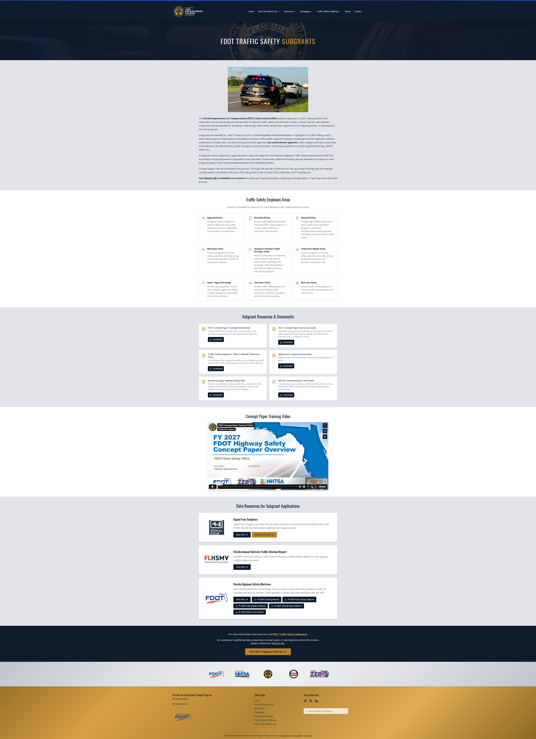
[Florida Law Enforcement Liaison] (268, 674)
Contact (358, 11)
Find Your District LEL (268, 11)
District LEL (210, 178)
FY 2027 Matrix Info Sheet (249, 613)
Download (218, 340)
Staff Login (308, 735)
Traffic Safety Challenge (327, 11)
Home (251, 11)
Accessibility (297, 735)
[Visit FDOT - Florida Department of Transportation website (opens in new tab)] (216, 674)
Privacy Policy (285, 735)
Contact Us (181, 704)
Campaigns (305, 11)
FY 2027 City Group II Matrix (250, 606)
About (347, 11)
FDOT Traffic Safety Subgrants (290, 634)
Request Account (263, 535)
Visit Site (243, 535)
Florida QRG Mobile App (265, 724)
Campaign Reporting (263, 716)
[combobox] (326, 711)
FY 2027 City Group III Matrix (286, 606)
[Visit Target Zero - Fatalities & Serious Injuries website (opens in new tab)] (319, 674)
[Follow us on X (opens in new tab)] (311, 701)
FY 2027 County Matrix (266, 600)
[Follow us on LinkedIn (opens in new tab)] (316, 701)
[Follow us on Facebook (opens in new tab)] (305, 701)
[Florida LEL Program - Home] (188, 11)
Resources (289, 11)
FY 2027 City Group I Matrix (299, 600)
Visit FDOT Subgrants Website (266, 651)
